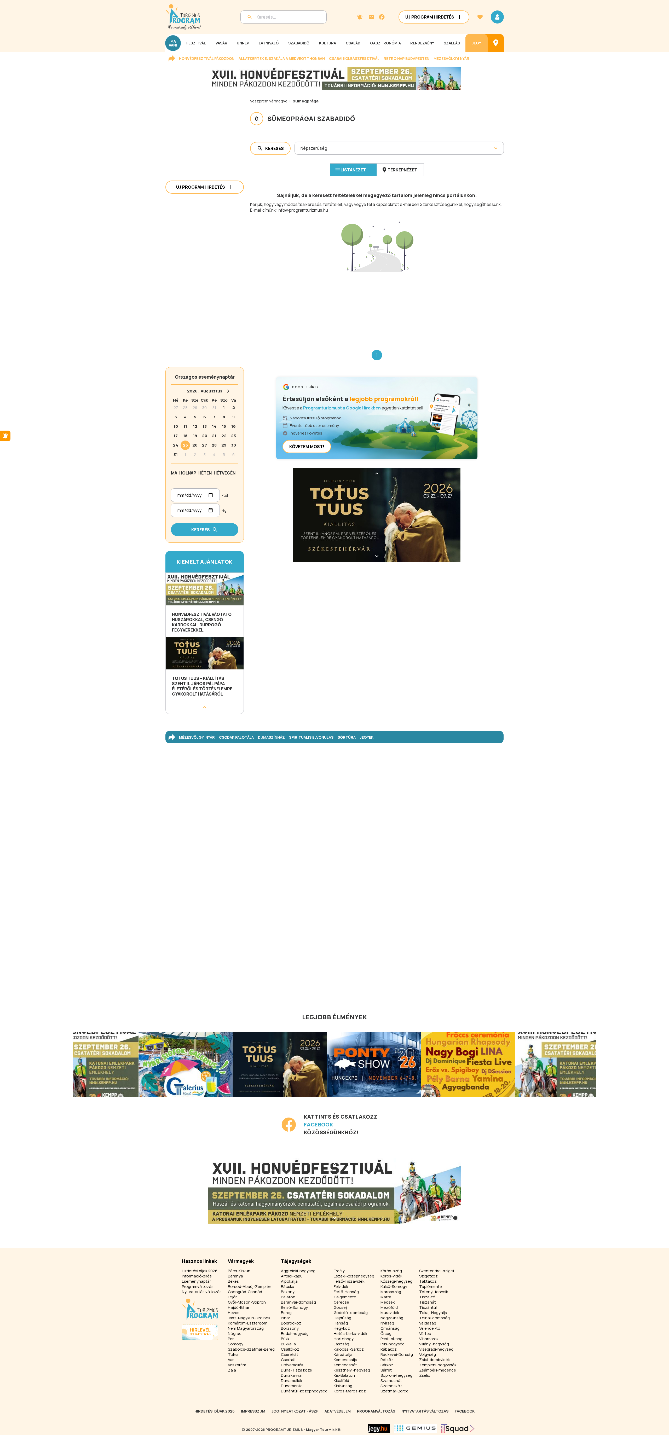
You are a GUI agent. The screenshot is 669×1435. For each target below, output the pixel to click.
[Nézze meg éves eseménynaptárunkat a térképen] (496, 43)
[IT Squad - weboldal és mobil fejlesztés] (458, 1428)
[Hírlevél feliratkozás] (360, 17)
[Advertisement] (377, 306)
